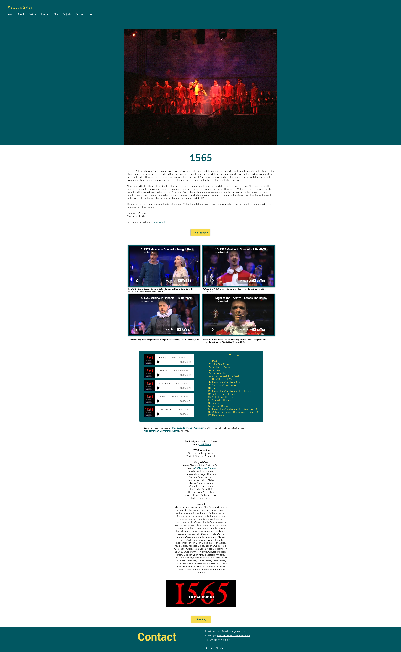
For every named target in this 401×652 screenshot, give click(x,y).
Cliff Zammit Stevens (205, 468)
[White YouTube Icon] (221, 648)
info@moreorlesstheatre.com (233, 635)
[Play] (158, 361)
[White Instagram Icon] (216, 648)
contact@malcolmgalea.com (229, 631)
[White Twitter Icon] (211, 648)
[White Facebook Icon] (206, 648)
